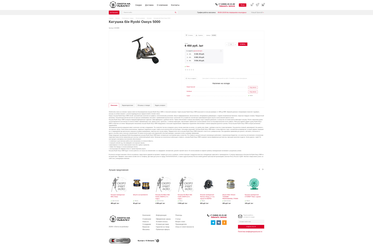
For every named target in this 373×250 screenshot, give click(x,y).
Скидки (138, 5)
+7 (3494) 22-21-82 (226, 4)
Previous (259, 169)
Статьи (177, 219)
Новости (145, 221)
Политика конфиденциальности (250, 232)
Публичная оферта (163, 229)
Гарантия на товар (162, 227)
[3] (190, 70)
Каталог (115, 12)
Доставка (149, 5)
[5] (193, 70)
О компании (162, 5)
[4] (192, 70)
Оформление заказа (163, 219)
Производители (181, 224)
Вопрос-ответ (180, 221)
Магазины (146, 229)
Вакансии (145, 227)
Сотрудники (146, 224)
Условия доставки (162, 224)
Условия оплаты (162, 221)
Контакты (175, 5)
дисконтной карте (198, 50)
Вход (242, 5)
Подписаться (251, 226)
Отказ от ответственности (184, 227)
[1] (186, 70)
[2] (188, 70)
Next (262, 169)
